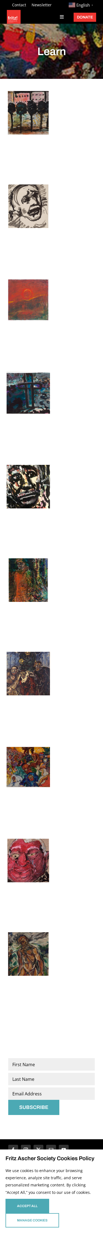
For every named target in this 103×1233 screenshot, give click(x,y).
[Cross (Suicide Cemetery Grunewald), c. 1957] (28, 393)
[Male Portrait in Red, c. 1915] (28, 860)
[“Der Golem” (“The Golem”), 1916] (28, 673)
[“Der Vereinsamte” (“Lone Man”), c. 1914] (28, 954)
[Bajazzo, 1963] (28, 206)
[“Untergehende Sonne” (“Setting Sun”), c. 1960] (28, 299)
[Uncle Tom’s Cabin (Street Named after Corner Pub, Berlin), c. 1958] (28, 113)
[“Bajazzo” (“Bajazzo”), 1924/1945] (28, 580)
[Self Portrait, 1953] (28, 486)
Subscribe (33, 1107)
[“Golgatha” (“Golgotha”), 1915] (28, 767)
